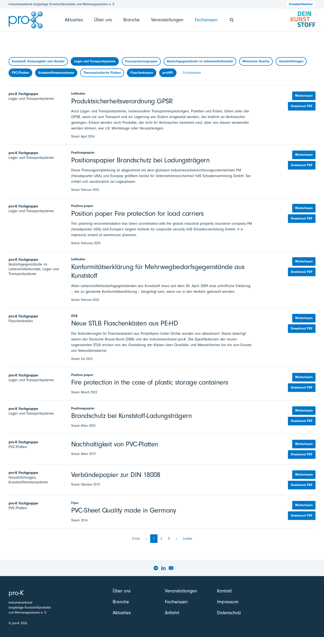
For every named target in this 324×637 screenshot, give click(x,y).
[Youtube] (171, 568)
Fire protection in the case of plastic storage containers (149, 382)
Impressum (227, 602)
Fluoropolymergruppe (141, 61)
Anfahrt (172, 612)
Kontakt (224, 591)
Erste (136, 538)
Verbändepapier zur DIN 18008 (115, 475)
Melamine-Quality (255, 61)
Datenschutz (229, 612)
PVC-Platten (20, 73)
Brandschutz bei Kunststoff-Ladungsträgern (131, 416)
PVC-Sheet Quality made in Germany (123, 510)
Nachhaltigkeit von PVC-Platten (114, 444)
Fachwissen (206, 20)
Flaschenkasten (141, 73)
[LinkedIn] (163, 568)
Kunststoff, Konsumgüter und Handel (38, 61)
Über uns (103, 20)
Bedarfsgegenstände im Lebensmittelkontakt (200, 61)
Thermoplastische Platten (102, 73)
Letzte (187, 538)
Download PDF (302, 106)
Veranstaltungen (167, 20)
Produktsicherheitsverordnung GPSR (122, 101)
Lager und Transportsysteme (95, 61)
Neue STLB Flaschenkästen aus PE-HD (124, 323)
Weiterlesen (304, 96)
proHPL (167, 73)
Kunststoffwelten (301, 4)
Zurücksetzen (192, 73)
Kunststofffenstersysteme (56, 73)
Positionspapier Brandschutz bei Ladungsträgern (140, 160)
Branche (131, 20)
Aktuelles (74, 20)
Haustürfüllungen (291, 61)
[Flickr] (155, 568)
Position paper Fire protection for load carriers (137, 213)
